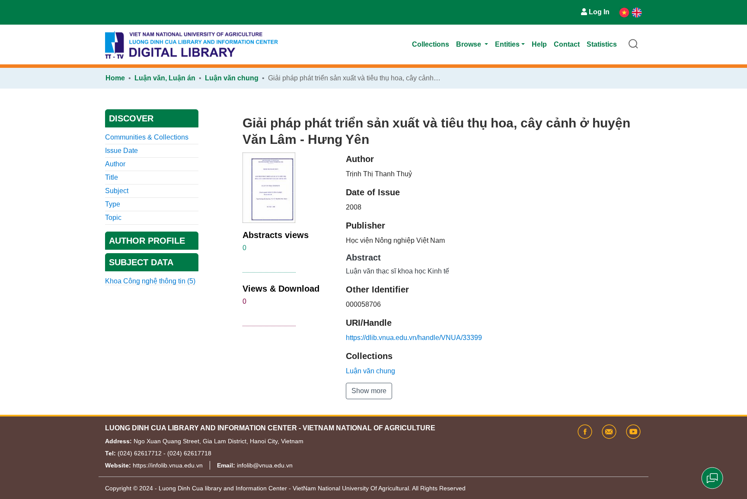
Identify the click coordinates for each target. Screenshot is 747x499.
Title (111, 177)
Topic (113, 217)
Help (539, 44)
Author (115, 164)
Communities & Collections (146, 137)
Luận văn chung (232, 78)
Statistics (602, 44)
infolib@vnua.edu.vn (265, 465)
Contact (567, 44)
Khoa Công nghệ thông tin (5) (150, 281)
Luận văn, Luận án (164, 78)
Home (115, 78)
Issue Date (121, 150)
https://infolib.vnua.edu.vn (168, 465)
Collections (430, 44)
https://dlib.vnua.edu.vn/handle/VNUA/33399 (414, 337)
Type (112, 204)
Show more (368, 390)
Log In (599, 12)
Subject (116, 190)
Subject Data (141, 262)
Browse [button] (469, 44)
